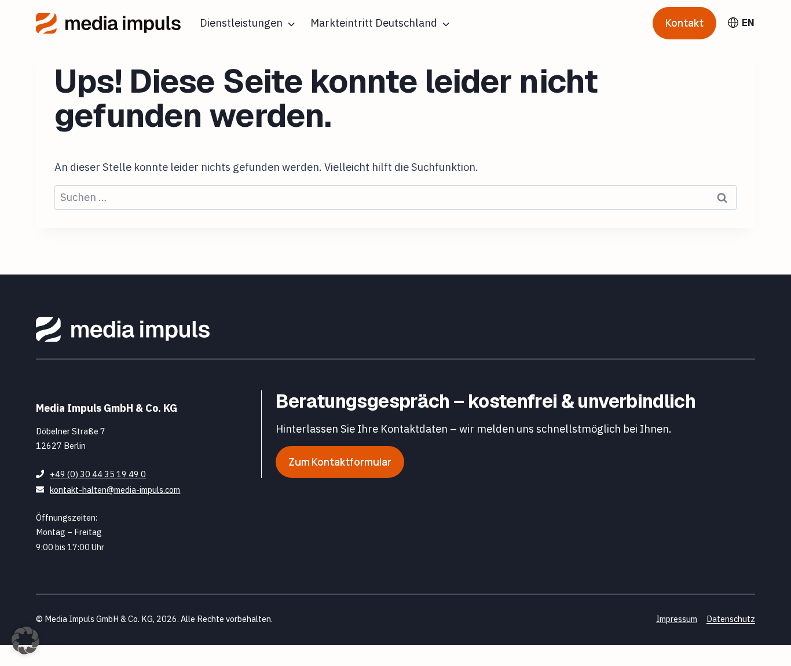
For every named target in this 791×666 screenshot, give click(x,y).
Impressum (676, 618)
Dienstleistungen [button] (241, 23)
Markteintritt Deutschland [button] (373, 23)
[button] (25, 640)
